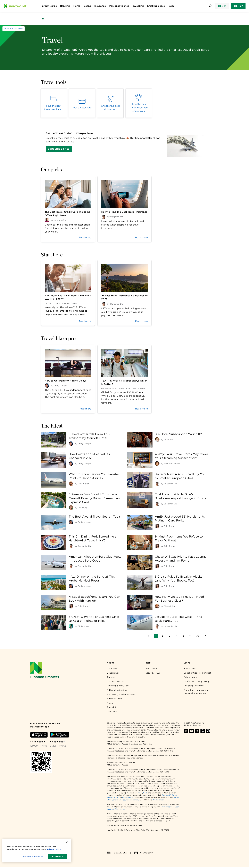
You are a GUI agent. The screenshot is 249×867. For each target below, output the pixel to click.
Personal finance (119, 6)
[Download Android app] (59, 735)
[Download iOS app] (39, 735)
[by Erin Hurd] (71, 507)
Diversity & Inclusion (118, 685)
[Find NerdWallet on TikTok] (208, 732)
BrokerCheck (158, 800)
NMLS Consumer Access (117, 744)
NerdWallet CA (146, 853)
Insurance (100, 6)
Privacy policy (191, 677)
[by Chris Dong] (71, 626)
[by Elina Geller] (71, 483)
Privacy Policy (128, 797)
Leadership (113, 673)
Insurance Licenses (135, 758)
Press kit (111, 707)
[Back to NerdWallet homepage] (43, 18)
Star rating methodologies (121, 694)
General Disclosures (120, 800)
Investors (112, 711)
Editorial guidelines (117, 690)
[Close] (67, 842)
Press (110, 703)
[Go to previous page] (149, 636)
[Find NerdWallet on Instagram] (197, 732)
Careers (111, 677)
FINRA (139, 793)
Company (112, 668)
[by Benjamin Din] (157, 483)
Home (76, 6)
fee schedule (135, 800)
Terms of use (190, 668)
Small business (156, 6)
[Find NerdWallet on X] (186, 732)
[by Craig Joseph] (71, 443)
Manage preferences (33, 856)
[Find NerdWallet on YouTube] (191, 732)
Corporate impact (116, 681)
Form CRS (166, 795)
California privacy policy (196, 681)
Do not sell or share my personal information (196, 691)
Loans (87, 6)
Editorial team (114, 698)
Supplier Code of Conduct (197, 673)
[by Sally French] (157, 526)
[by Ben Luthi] (157, 439)
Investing (138, 6)
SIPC (145, 793)
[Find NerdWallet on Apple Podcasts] (202, 732)
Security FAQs (153, 673)
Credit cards (49, 6)
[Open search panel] (210, 6)
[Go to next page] (204, 636)
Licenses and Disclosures (141, 744)
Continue (57, 856)
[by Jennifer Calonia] (157, 463)
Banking (65, 6)
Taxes (171, 6)
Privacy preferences (194, 685)
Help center (152, 668)
